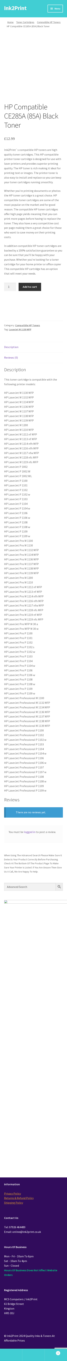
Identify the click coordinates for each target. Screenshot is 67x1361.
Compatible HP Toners (49, 22)
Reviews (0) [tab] (11, 357)
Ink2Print (15, 8)
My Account (11, 1355)
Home (10, 22)
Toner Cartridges (25, 22)
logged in (29, 832)
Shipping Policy (13, 1202)
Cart (52, 1351)
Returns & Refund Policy (19, 1198)
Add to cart (30, 287)
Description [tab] (11, 347)
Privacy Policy (12, 1193)
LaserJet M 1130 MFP (20, 329)
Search (33, 1355)
